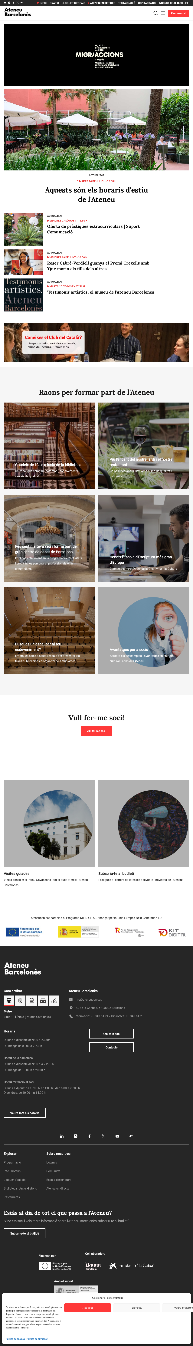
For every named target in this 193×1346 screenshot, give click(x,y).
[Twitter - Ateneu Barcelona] (17, 3)
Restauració (126, 3)
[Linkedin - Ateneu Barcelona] (61, 1137)
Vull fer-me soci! (96, 730)
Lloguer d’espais (73, 3)
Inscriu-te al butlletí (174, 3)
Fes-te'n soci (178, 13)
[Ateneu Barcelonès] (18, 21)
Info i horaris (49, 3)
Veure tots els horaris (24, 1113)
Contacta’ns (147, 3)
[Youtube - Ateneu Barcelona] (5, 3)
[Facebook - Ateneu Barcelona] (13, 3)
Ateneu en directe (102, 3)
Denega (137, 1307)
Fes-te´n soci (111, 1034)
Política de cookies (15, 1339)
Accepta (88, 1307)
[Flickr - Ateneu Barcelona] (21, 3)
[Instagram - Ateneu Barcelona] (9, 3)
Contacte (112, 1047)
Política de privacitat (37, 1339)
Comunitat (53, 1171)
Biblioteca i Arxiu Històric (20, 1188)
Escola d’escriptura (58, 1180)
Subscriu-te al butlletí (24, 1233)
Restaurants (12, 1197)
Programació (12, 1162)
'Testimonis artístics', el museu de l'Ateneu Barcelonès (100, 292)
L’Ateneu (51, 1162)
